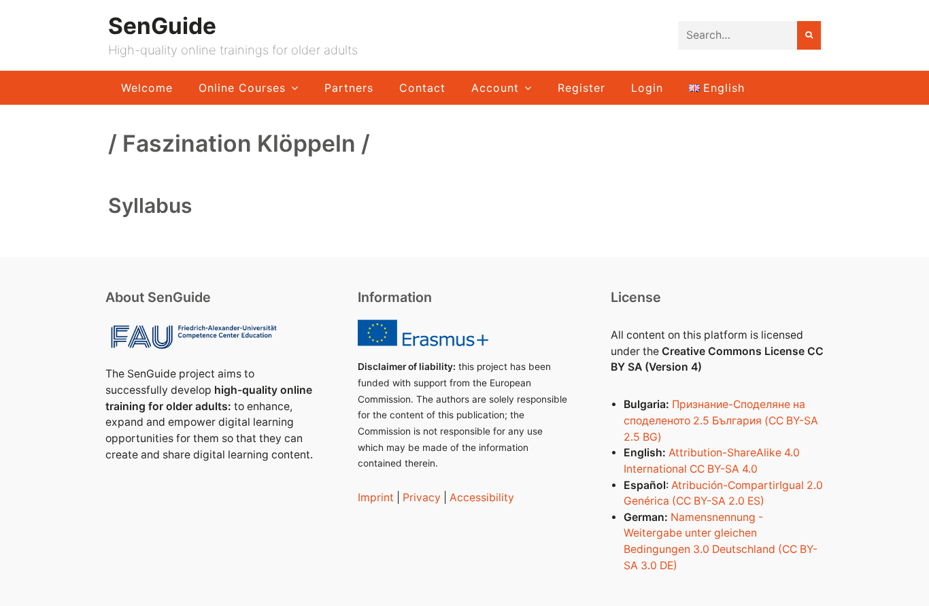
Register (581, 88)
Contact (422, 88)
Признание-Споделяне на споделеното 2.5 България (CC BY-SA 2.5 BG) (721, 420)
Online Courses (242, 88)
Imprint (376, 497)
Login (647, 88)
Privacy (422, 497)
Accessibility (482, 497)
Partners (348, 88)
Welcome (147, 88)
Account (495, 88)
